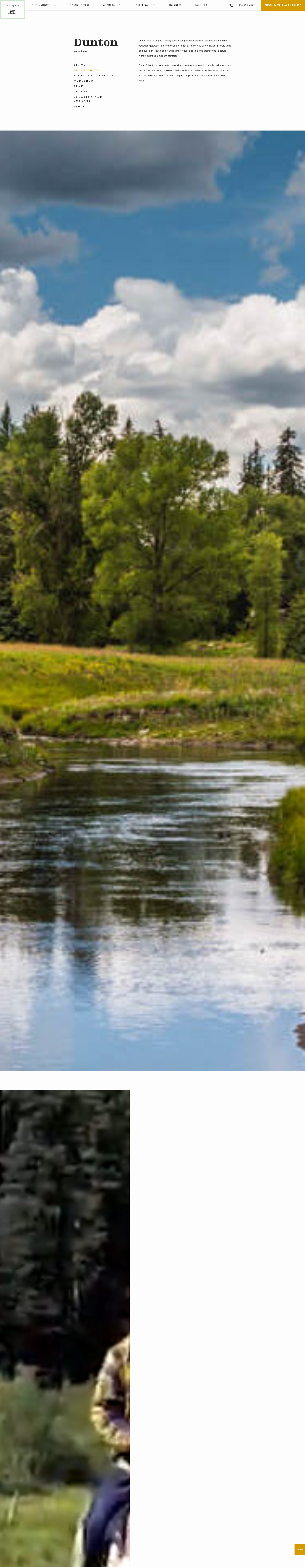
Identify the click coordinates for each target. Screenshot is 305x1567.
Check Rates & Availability (282, 5)
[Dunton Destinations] (12, 17)
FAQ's (79, 106)
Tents (80, 65)
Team (79, 86)
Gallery (82, 92)
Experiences (87, 70)
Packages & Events (94, 76)
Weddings (84, 81)
